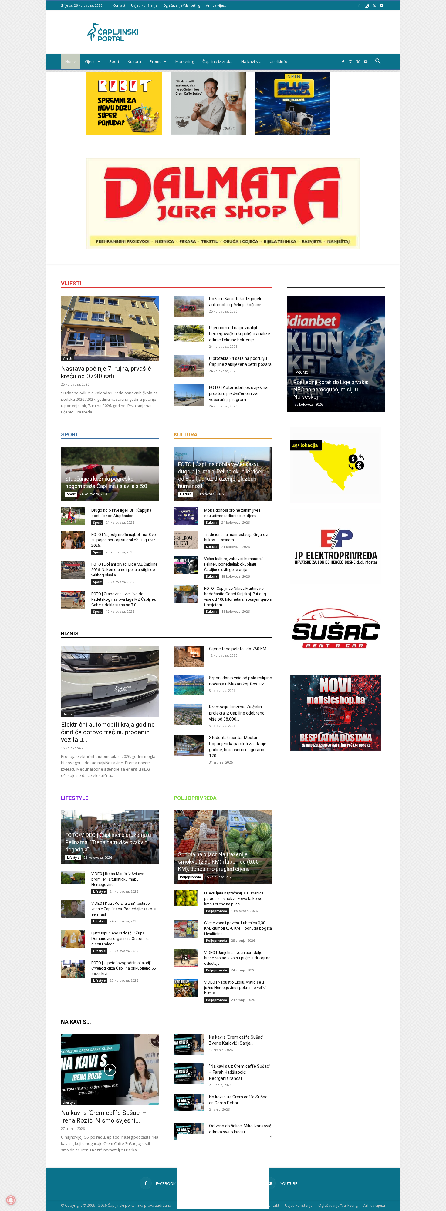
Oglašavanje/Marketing (181, 5)
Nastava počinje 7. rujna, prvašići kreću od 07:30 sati (107, 372)
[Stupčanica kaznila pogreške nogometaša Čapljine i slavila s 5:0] (110, 474)
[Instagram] (366, 5)
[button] (377, 62)
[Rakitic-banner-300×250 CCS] (208, 133)
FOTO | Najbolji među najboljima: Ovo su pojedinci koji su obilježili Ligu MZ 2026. (123, 540)
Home (70, 61)
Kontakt (119, 5)
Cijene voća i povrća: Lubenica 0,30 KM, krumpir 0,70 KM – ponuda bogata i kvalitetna (238, 928)
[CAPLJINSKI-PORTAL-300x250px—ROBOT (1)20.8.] (124, 133)
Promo (156, 61)
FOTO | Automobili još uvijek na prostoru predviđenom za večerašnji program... (238, 393)
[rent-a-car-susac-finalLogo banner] (335, 664)
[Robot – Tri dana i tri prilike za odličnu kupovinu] (336, 354)
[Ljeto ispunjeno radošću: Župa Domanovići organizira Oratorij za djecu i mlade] (73, 939)
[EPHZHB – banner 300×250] (335, 583)
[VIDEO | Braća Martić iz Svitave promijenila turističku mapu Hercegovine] (73, 877)
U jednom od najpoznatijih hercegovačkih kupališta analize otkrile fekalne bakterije (239, 333)
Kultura (134, 61)
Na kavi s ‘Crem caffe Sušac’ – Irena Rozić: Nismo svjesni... (104, 1116)
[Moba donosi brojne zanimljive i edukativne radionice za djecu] (186, 516)
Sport (114, 61)
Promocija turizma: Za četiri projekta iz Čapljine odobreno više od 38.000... (237, 713)
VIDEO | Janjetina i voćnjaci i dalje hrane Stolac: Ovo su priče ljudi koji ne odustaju (237, 958)
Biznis (68, 714)
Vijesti (90, 61)
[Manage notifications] (11, 1200)
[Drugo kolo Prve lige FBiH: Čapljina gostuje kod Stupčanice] (73, 516)
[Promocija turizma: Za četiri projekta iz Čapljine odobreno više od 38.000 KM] (188, 714)
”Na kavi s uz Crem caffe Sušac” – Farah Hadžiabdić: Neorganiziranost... (239, 1072)
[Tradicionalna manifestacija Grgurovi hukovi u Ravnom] (186, 540)
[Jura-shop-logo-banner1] (223, 247)
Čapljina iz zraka (217, 61)
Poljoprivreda (190, 877)
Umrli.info (278, 61)
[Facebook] (359, 5)
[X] (374, 5)
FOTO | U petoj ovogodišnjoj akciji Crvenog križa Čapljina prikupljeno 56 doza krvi (123, 968)
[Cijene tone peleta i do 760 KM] (189, 656)
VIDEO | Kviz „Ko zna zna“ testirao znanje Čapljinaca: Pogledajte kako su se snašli (124, 909)
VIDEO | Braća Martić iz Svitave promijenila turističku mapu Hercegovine (117, 879)
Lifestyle (73, 857)
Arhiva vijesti (216, 5)
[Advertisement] (335, 862)
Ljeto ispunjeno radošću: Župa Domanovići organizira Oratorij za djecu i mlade (120, 938)
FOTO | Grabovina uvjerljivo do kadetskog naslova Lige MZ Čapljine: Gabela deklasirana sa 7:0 (123, 599)
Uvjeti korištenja (144, 5)
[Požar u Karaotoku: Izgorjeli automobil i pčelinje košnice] (189, 306)
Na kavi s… (251, 61)
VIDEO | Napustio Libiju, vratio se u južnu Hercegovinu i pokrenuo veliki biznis (235, 987)
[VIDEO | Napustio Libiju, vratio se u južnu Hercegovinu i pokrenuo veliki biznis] (186, 988)
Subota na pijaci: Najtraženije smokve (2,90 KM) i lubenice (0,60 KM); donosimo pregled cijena (218, 861)
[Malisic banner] (335, 749)
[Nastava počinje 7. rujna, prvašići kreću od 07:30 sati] (110, 328)
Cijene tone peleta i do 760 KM (237, 648)
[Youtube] (381, 5)
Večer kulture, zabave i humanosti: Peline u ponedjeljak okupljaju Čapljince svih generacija (234, 564)
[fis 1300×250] (292, 103)
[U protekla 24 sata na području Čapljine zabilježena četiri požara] (189, 366)
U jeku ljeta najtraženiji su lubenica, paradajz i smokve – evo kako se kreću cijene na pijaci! (234, 898)
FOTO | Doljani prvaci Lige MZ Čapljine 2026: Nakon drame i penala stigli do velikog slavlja (124, 569)
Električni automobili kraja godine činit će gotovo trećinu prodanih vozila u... (108, 732)
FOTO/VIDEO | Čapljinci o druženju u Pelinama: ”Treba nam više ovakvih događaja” (108, 842)
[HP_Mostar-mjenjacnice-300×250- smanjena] (335, 501)
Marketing (184, 61)
